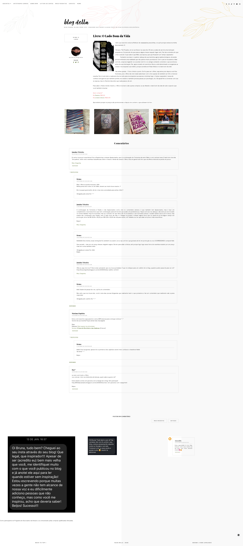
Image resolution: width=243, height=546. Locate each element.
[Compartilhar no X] (76, 62)
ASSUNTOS (6, 3)
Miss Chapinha (76, 163)
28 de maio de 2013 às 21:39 (84, 264)
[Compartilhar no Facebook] (73, 62)
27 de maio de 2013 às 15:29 (79, 315)
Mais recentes (159, 420)
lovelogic (208, 542)
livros (76, 39)
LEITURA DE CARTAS (46, 3)
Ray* (73, 370)
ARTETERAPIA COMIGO (20, 3)
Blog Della (77, 22)
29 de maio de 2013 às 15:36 (79, 372)
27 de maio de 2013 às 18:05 (84, 346)
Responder (75, 165)
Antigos (173, 420)
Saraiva (97, 95)
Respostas (74, 172)
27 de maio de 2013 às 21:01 (84, 206)
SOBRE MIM (34, 3)
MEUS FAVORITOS (61, 3)
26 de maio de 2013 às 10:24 (79, 154)
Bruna (79, 179)
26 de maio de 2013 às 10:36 (84, 181)
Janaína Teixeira (78, 152)
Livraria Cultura (99, 98)
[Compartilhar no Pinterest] (78, 62)
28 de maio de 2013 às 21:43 (84, 286)
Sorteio (86, 328)
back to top (40, 542)
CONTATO (72, 3)
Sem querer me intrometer (86, 326)
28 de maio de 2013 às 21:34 (84, 237)
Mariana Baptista (78, 313)
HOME (79, 3)
